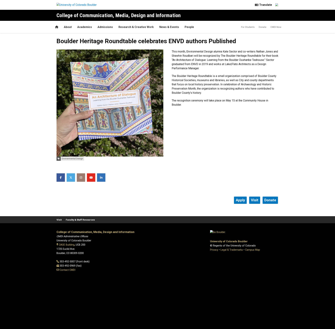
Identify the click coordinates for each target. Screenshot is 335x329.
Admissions (105, 27)
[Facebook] (61, 177)
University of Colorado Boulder (229, 241)
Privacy (214, 249)
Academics (84, 27)
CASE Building (67, 244)
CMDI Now (275, 27)
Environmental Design (72, 158)
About (68, 27)
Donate (262, 27)
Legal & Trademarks (232, 249)
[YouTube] (91, 177)
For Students (248, 27)
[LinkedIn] (101, 177)
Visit (59, 219)
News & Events (169, 27)
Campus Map (252, 249)
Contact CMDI (67, 269)
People (189, 27)
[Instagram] (81, 177)
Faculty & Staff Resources (80, 219)
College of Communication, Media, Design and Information (119, 15)
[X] (71, 177)
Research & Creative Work (136, 27)
